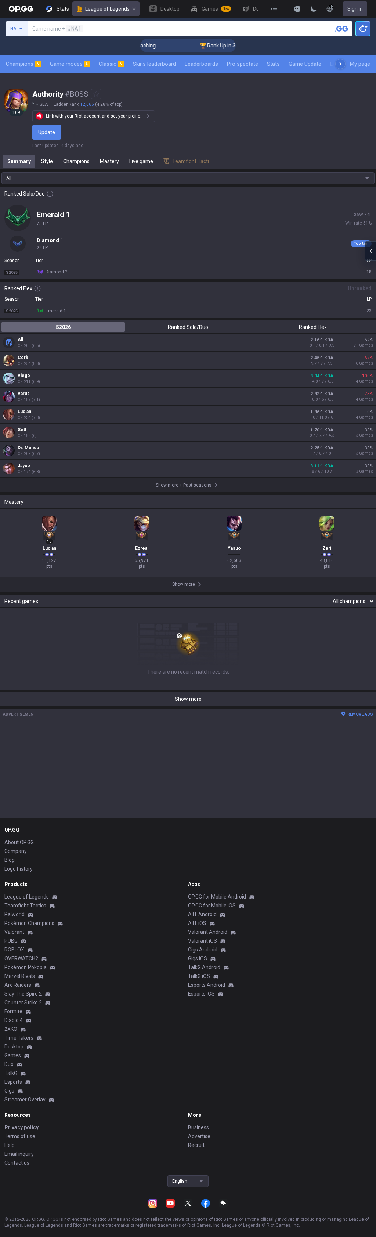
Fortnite (13, 1011)
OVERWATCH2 (21, 958)
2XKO (10, 1029)
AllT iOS (197, 923)
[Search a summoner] (341, 28)
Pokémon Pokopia (25, 967)
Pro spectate (242, 64)
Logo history (18, 869)
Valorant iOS (202, 941)
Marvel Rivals (19, 976)
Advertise (199, 1136)
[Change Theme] (313, 8)
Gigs (9, 1091)
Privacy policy (21, 1127)
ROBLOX (14, 950)
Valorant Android (207, 932)
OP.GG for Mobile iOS (212, 905)
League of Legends (107, 9)
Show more (188, 699)
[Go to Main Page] (21, 9)
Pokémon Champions (29, 923)
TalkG (10, 1073)
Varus (24, 393)
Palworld (14, 914)
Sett (22, 429)
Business (198, 1127)
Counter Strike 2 (23, 1002)
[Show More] (297, 8)
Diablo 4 (13, 1020)
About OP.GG (19, 842)
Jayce (24, 465)
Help (9, 1145)
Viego (24, 375)
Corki (23, 357)
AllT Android (202, 914)
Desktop (14, 1047)
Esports (13, 1082)
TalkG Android (204, 967)
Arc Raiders (17, 985)
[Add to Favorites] (96, 94)
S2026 (63, 327)
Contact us (16, 1163)
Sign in (355, 9)
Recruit (196, 1145)
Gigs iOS (197, 958)
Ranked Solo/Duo (188, 327)
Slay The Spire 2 (23, 994)
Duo (9, 1064)
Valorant (14, 932)
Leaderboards (201, 64)
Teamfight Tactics (25, 905)
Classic (111, 64)
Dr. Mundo (28, 447)
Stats (273, 64)
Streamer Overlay (25, 1099)
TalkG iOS (199, 976)
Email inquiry (19, 1154)
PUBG (11, 941)
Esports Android (206, 985)
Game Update (305, 64)
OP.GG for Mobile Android (217, 897)
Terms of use (19, 1136)
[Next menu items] (340, 64)
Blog (9, 860)
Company (15, 851)
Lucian (24, 411)
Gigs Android (202, 950)
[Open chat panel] (370, 251)
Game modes (69, 64)
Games (12, 1055)
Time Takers (18, 1038)
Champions (23, 64)
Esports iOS (201, 994)
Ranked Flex (313, 327)
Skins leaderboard (154, 64)
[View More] (274, 8)
